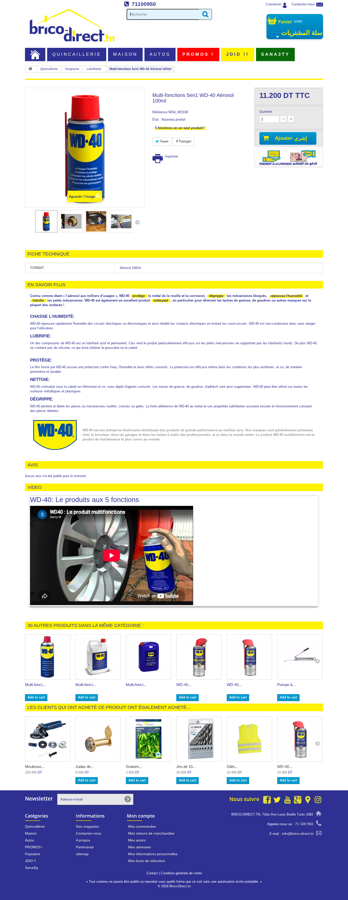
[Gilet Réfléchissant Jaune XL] (249, 739)
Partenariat (85, 847)
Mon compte (141, 816)
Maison (125, 54)
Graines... (134, 766)
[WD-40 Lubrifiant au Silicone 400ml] (199, 657)
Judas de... (84, 766)
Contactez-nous (303, 4)
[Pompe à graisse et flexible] (300, 657)
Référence (159, 112)
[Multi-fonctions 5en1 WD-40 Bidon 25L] (148, 657)
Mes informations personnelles (153, 854)
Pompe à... (286, 684)
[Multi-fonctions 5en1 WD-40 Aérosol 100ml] (46, 221)
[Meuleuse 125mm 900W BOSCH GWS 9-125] (47, 739)
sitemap (82, 854)
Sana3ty (275, 54)
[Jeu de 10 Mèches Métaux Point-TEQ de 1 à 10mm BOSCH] (199, 739)
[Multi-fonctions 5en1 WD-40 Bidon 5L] (98, 657)
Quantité (265, 111)
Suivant (137, 222)
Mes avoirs (137, 840)
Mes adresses (139, 847)
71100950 (144, 4)
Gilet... (232, 766)
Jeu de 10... (186, 766)
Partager (184, 141)
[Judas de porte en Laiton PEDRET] (98, 739)
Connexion (273, 4)
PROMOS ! (198, 54)
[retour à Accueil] (30, 69)
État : (156, 119)
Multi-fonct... (35, 684)
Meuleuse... (34, 766)
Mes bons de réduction (146, 861)
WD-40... (183, 684)
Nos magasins (87, 826)
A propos (83, 840)
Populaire (32, 854)
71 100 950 (304, 824)
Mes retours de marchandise (151, 833)
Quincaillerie (76, 54)
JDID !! (237, 54)
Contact (152, 873)
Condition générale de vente (181, 873)
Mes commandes (142, 826)
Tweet (163, 141)
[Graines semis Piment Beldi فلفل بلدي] (148, 739)
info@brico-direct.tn (298, 834)
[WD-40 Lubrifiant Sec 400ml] (249, 657)
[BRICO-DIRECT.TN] (72, 25)
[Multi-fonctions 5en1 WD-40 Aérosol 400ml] (47, 657)
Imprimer (171, 156)
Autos (160, 54)
